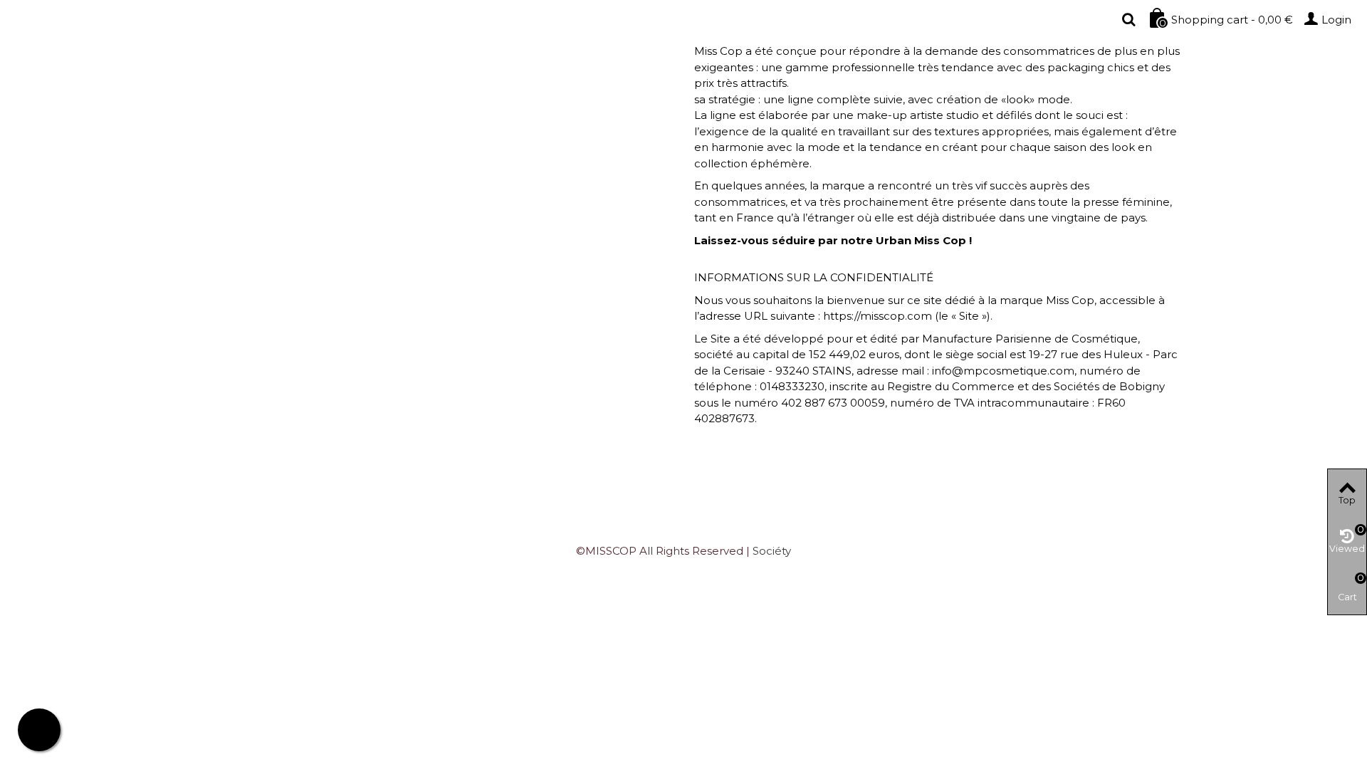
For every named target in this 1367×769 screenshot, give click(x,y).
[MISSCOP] (179, 19)
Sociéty (772, 551)
